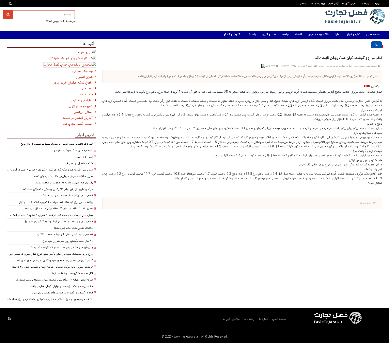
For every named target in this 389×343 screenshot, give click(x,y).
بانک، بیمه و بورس (318, 34)
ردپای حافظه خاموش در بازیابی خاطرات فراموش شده (63, 176)
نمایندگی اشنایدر (83, 100)
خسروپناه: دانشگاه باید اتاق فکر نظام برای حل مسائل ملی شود (59, 208)
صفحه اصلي (279, 319)
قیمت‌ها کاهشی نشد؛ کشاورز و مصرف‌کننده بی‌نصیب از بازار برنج (57, 144)
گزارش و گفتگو (232, 34)
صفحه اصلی (373, 34)
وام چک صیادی (83, 71)
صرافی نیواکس (84, 112)
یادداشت (251, 34)
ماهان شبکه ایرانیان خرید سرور (74, 83)
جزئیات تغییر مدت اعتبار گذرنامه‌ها (73, 228)
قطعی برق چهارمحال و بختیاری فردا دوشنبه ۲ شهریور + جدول (58, 221)
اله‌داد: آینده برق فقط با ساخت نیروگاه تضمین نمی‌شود (62, 292)
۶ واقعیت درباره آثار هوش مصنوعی (73, 150)
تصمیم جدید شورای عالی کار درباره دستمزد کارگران (65, 234)
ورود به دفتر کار (318, 4)
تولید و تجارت (352, 34)
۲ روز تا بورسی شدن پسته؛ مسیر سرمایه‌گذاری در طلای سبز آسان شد (54, 260)
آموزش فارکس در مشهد (78, 118)
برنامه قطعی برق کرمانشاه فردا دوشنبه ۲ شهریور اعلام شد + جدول (56, 202)
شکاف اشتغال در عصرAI (80, 163)
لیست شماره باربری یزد (79, 124)
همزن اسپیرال (85, 77)
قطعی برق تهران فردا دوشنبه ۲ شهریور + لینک (67, 195)
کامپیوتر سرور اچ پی (81, 106)
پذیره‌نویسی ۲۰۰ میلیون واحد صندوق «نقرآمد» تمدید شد (61, 247)
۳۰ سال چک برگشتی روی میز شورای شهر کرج (67, 241)
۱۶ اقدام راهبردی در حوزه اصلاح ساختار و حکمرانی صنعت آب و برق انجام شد (50, 299)
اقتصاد (298, 34)
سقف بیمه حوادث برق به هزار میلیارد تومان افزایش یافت (61, 286)
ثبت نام (303, 4)
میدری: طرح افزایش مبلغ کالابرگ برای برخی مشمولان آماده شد (57, 189)
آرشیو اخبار (333, 4)
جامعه (285, 34)
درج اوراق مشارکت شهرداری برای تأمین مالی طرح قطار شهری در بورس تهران (50, 254)
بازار (336, 34)
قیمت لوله (87, 94)
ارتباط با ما (364, 4)
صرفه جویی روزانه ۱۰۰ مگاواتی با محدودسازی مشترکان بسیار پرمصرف (54, 279)
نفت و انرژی (269, 34)
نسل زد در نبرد (84, 157)
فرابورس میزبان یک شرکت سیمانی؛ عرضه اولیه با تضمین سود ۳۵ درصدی (52, 267)
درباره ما (376, 4)
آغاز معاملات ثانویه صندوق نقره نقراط (72, 273)
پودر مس (88, 88)
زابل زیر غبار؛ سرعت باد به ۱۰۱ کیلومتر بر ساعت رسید (64, 182)
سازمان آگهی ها (349, 4)
